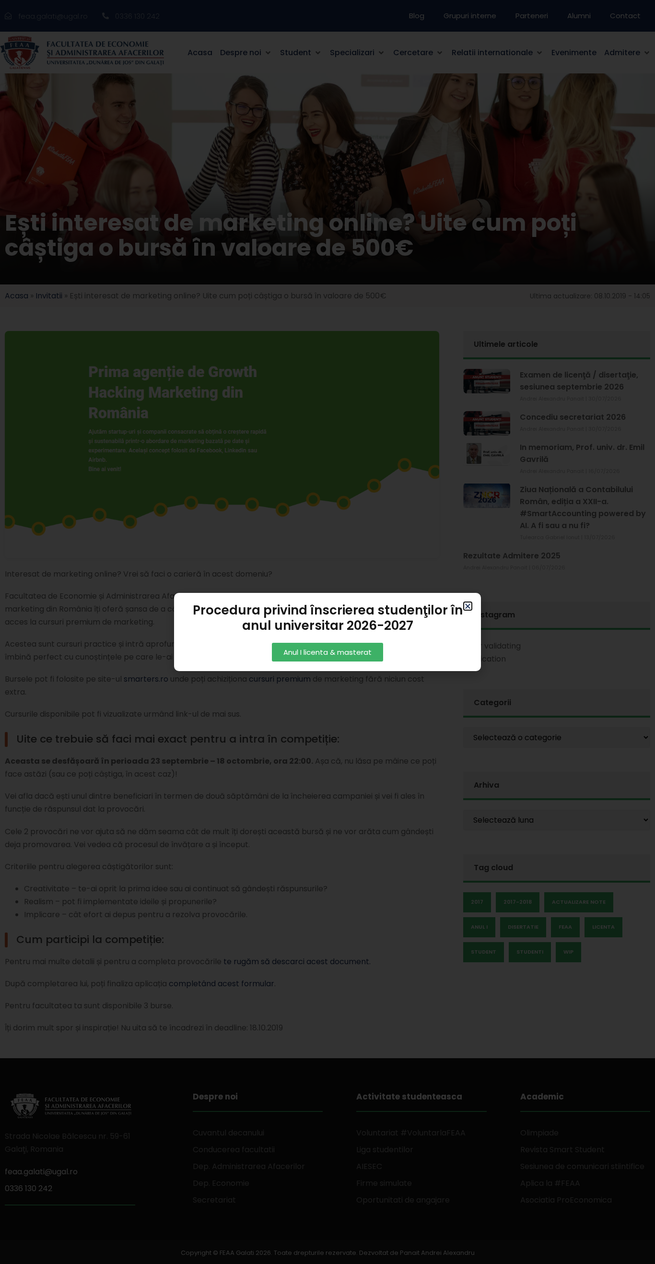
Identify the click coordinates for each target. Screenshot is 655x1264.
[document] (327, 632)
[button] (467, 606)
